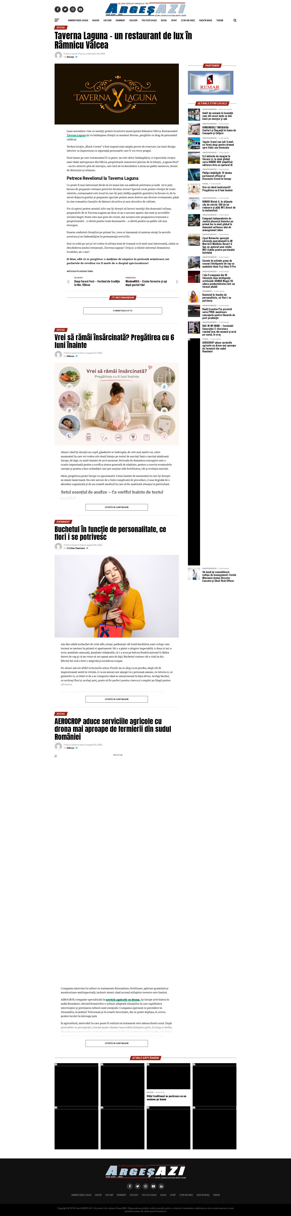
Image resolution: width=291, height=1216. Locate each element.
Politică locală (149, 20)
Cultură (107, 20)
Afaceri (95, 20)
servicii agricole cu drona (123, 999)
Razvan (70, 57)
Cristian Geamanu (76, 548)
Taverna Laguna (76, 135)
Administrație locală (78, 20)
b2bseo (70, 356)
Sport (174, 20)
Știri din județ (188, 20)
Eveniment (120, 20)
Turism (219, 20)
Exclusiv (133, 20)
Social (164, 20)
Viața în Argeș (205, 20)
